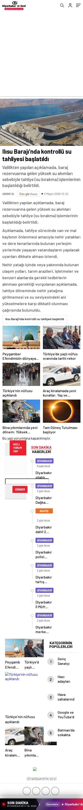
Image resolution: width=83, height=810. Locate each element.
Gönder (20, 489)
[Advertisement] (41, 54)
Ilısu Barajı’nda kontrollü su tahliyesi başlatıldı (34, 319)
